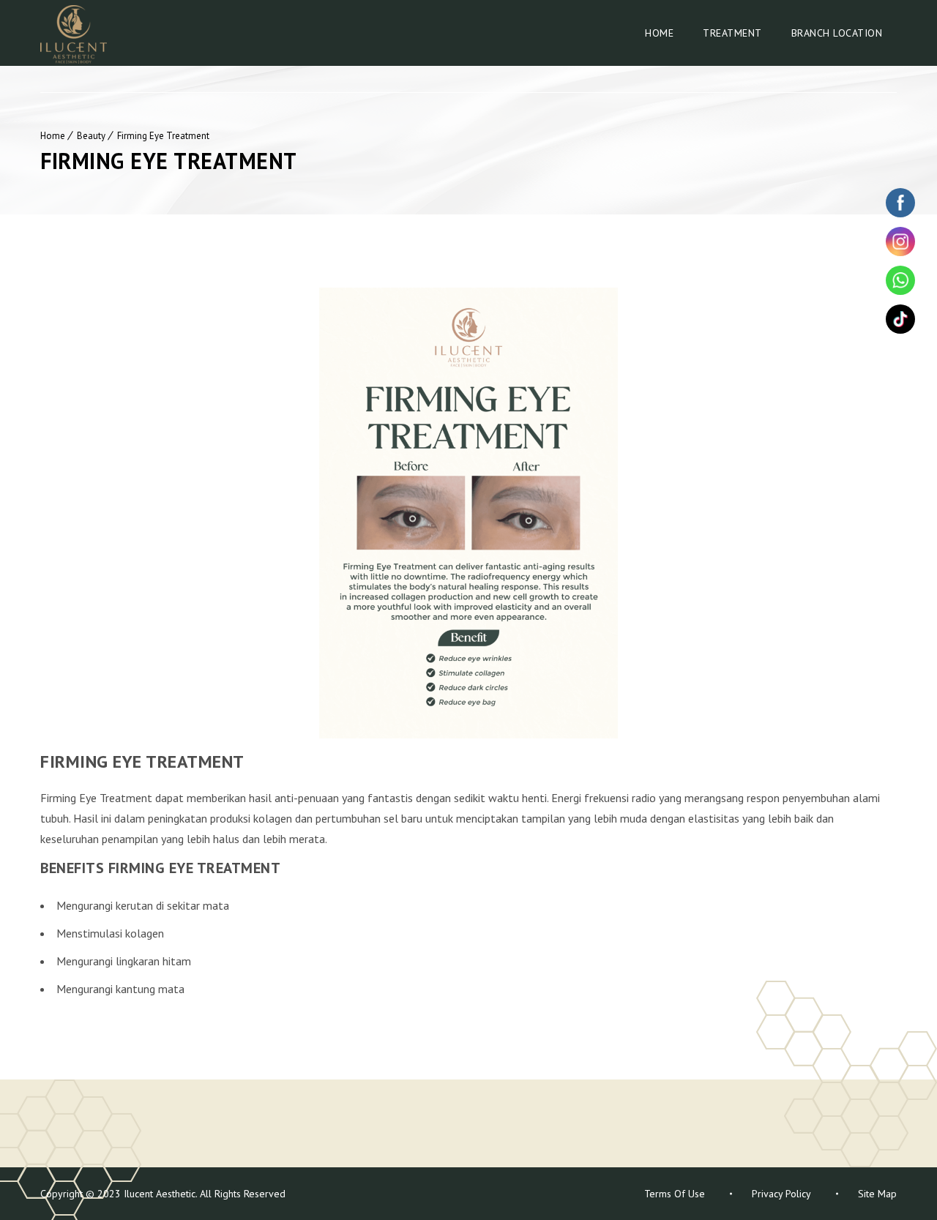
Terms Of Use (674, 1193)
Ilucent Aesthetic (158, 1193)
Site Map (877, 1193)
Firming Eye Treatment (163, 136)
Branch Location (837, 33)
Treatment (732, 33)
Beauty (91, 136)
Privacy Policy (781, 1193)
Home (659, 33)
